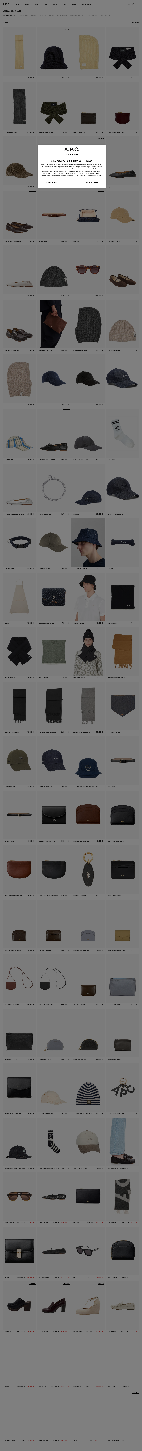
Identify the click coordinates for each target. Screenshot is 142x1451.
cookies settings (51, 182)
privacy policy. (74, 177)
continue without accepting (72, 154)
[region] (72, 166)
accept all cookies (92, 182)
